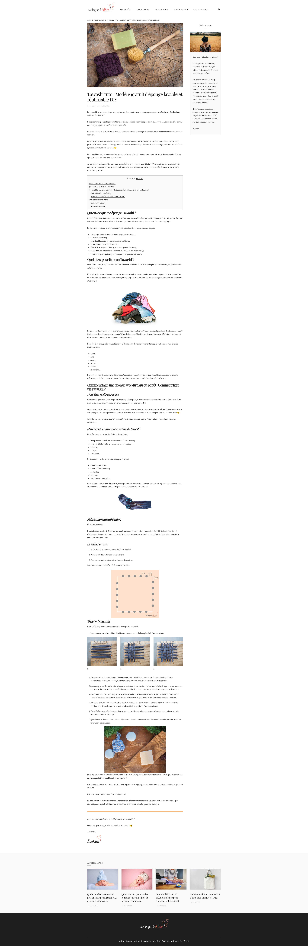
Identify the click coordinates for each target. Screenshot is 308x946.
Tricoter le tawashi (98, 206)
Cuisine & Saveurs (162, 9)
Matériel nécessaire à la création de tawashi (108, 196)
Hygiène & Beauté (181, 9)
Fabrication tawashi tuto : (98, 200)
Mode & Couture (143, 9)
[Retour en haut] (305, 943)
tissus (97, 125)
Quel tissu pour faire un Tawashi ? (101, 187)
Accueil (90, 20)
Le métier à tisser (98, 203)
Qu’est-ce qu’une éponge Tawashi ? (102, 183)
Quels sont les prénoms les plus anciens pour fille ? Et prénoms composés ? (135, 897)
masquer (139, 178)
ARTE (120, 334)
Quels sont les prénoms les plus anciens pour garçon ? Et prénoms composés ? (102, 897)
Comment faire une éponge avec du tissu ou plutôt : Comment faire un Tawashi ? (119, 190)
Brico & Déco (125, 9)
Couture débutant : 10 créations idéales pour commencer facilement (167, 897)
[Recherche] (219, 9)
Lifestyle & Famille (201, 9)
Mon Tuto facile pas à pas (100, 193)
